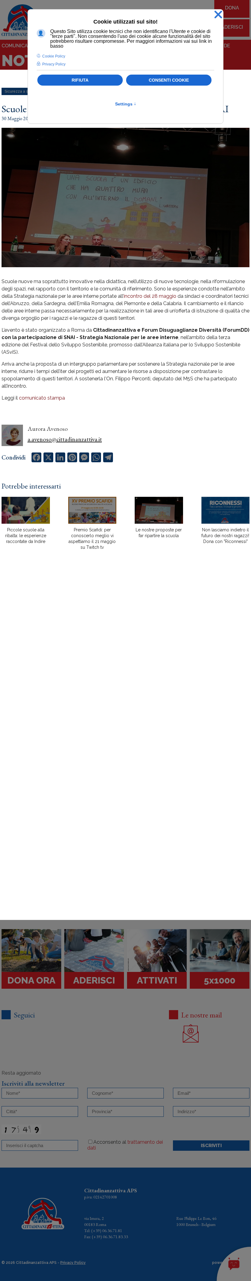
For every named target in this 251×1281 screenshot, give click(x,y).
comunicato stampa (42, 398)
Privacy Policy (73, 1263)
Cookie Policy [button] (53, 56)
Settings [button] (125, 104)
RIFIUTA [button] (80, 80)
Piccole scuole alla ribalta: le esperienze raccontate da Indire (25, 535)
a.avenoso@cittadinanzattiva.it (65, 439)
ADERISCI (232, 27)
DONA (232, 8)
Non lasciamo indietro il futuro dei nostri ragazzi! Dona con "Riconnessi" (225, 535)
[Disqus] (125, 661)
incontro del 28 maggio (150, 296)
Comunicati (17, 46)
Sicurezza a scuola (21, 91)
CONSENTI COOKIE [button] (169, 80)
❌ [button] (218, 14)
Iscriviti (211, 1145)
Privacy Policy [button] (54, 64)
